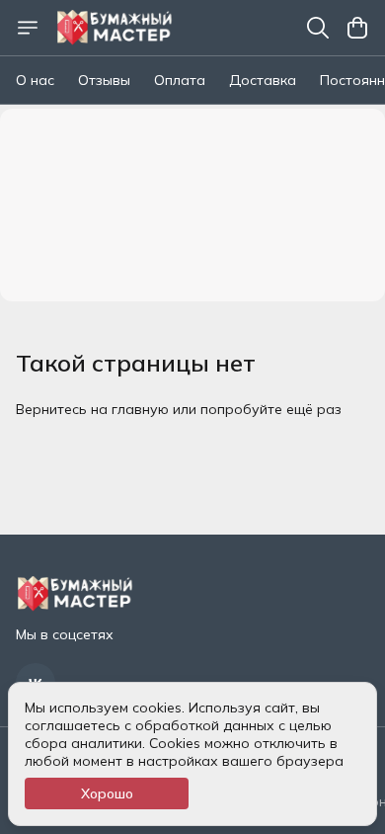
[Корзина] (357, 28)
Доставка (262, 80)
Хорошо (107, 793)
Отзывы (104, 80)
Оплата (179, 80)
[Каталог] (27, 28)
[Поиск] (318, 28)
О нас (35, 80)
